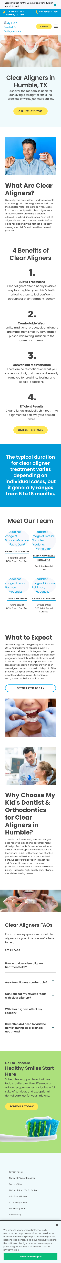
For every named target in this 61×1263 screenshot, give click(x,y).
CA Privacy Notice (18, 1196)
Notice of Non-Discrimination (23, 1190)
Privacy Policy (16, 1171)
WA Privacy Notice (18, 1208)
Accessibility (15, 1214)
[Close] (57, 1225)
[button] (56, 26)
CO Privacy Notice (18, 1202)
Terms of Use (15, 1184)
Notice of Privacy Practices (22, 1178)
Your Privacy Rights (30, 1256)
